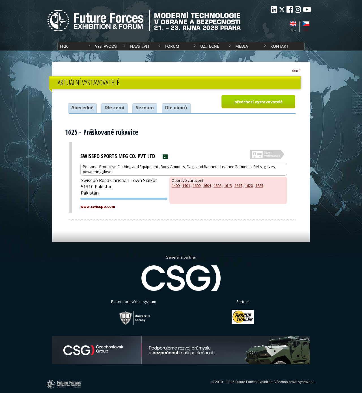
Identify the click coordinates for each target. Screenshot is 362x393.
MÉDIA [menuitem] (241, 46)
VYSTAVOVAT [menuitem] (106, 46)
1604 (207, 185)
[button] (258, 101)
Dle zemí (114, 107)
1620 (249, 185)
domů (296, 70)
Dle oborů (176, 107)
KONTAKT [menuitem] (279, 46)
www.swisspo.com (97, 206)
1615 (238, 185)
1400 (176, 185)
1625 (259, 185)
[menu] (181, 46)
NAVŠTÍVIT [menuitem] (140, 46)
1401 (186, 185)
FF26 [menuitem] (64, 46)
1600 (197, 185)
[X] (282, 9)
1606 (217, 185)
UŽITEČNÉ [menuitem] (209, 46)
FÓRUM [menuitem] (172, 46)
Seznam (145, 107)
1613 (228, 185)
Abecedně (82, 107)
